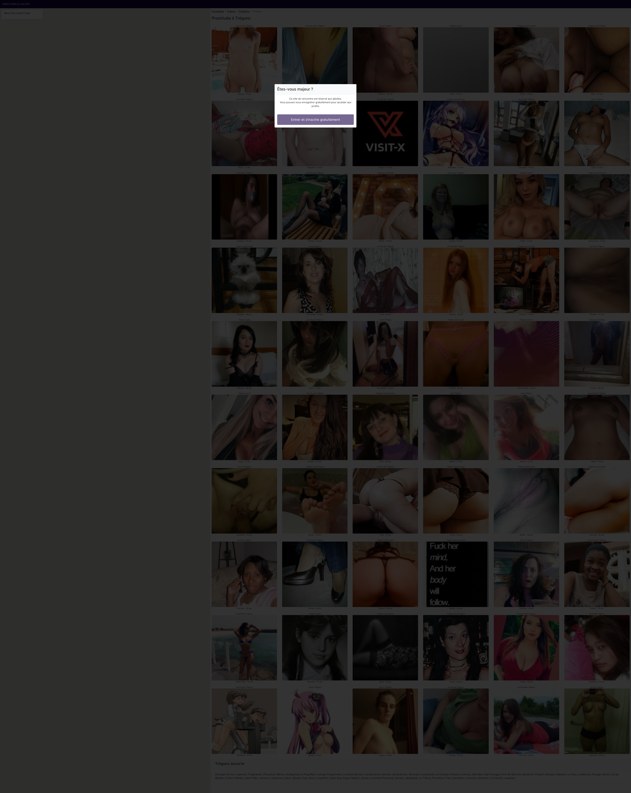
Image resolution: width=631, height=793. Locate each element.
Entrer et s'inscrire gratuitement (315, 120)
